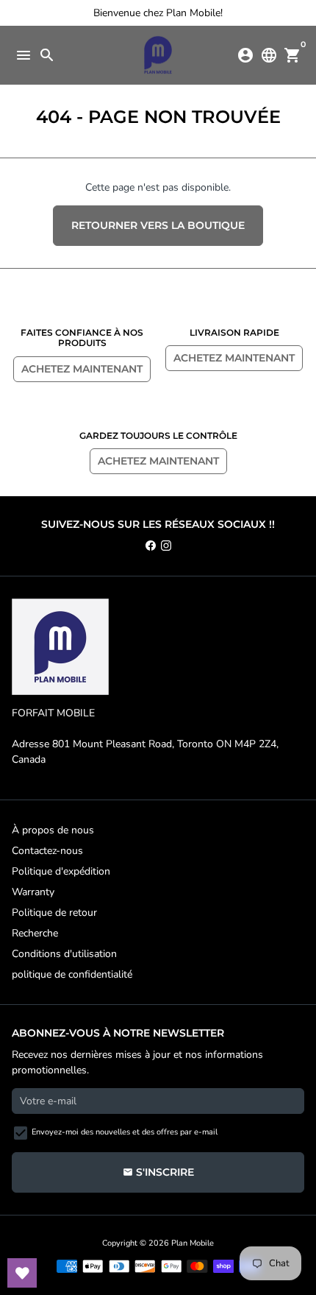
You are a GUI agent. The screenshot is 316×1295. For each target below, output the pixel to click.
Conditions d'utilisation (64, 954)
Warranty (33, 892)
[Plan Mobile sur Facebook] (151, 546)
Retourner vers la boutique (158, 225)
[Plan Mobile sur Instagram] (166, 546)
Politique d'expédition (61, 871)
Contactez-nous (47, 851)
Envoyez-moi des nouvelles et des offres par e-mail (125, 1131)
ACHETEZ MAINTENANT (82, 368)
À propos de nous (53, 830)
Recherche (35, 933)
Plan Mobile (192, 1243)
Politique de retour (54, 913)
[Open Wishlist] (22, 1273)
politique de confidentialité (72, 974)
